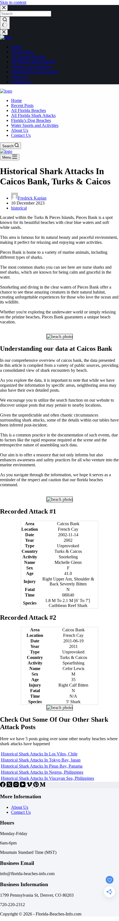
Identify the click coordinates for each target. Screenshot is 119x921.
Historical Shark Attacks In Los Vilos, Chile (39, 754)
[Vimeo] (30, 785)
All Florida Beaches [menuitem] (28, 56)
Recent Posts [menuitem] (22, 51)
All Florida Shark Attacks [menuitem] (33, 61)
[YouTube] (23, 785)
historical (19, 208)
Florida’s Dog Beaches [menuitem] (31, 66)
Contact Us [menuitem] (21, 81)
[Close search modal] (4, 8)
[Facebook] (3, 785)
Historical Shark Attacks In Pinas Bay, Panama (41, 766)
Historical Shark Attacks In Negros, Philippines (42, 772)
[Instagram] (16, 785)
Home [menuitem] (16, 47)
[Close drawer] (4, 32)
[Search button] (5, 23)
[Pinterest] (36, 785)
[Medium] (42, 785)
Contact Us (21, 812)
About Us (19, 807)
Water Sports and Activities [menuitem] (34, 71)
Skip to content (13, 2)
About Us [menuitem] (19, 76)
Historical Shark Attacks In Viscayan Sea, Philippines (47, 778)
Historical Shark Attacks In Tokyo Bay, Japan (41, 760)
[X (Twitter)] (10, 785)
